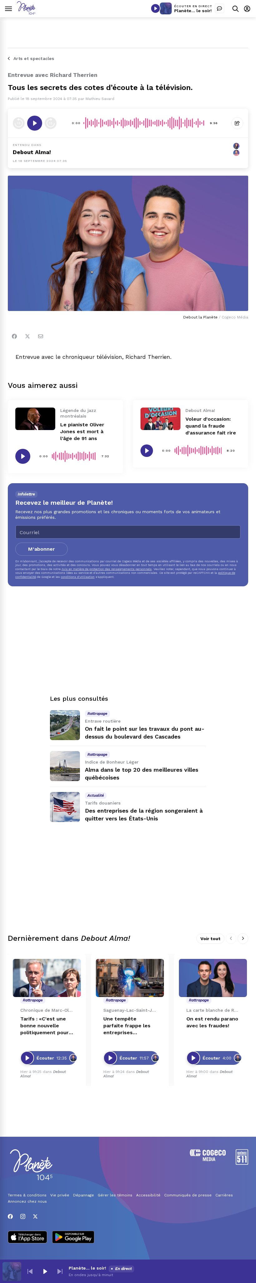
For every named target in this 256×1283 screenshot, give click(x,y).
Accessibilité (148, 1195)
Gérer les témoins (115, 1195)
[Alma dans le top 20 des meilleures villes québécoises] (65, 766)
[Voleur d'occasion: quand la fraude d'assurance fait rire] (160, 419)
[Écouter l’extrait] (34, 123)
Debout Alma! (32, 152)
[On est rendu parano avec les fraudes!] (213, 978)
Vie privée (59, 1195)
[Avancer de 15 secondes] (51, 123)
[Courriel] (40, 336)
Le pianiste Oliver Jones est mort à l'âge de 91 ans (82, 431)
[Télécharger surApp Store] (27, 1238)
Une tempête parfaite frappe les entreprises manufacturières (126, 1026)
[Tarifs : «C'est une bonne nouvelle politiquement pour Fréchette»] (47, 978)
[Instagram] (22, 1216)
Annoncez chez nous (27, 1201)
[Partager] (237, 123)
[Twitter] (27, 336)
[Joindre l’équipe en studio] (219, 8)
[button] (30, 1271)
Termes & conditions (27, 1195)
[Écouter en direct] (155, 8)
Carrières (224, 1195)
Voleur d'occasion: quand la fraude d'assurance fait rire (210, 426)
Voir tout (210, 938)
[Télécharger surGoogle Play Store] (73, 1238)
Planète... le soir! (193, 10)
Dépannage (83, 1195)
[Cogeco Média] (208, 1159)
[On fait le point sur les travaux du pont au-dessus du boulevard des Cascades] (65, 725)
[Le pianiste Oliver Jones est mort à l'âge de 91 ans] (35, 419)
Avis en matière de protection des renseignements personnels (107, 569)
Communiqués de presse (188, 1195)
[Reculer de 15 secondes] (19, 123)
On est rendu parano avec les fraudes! (212, 1022)
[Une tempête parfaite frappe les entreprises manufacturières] (130, 978)
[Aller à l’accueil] (26, 13)
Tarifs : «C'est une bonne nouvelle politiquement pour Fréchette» (44, 1026)
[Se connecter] (247, 8)
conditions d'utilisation (78, 577)
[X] (35, 1216)
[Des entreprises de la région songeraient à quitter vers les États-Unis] (65, 807)
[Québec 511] (242, 1163)
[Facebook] (14, 336)
